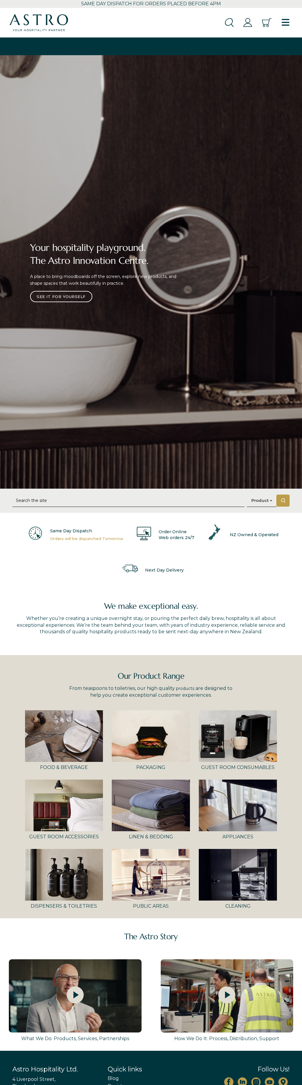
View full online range (64, 291)
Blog (113, 1078)
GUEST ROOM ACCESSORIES (64, 836)
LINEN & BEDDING (151, 836)
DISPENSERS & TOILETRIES (64, 906)
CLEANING (238, 906)
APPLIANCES (237, 836)
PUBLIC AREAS (151, 906)
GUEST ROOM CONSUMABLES (238, 767)
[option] (151, 272)
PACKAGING (150, 767)
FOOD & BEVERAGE (64, 767)
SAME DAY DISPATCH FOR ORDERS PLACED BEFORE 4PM (151, 3)
